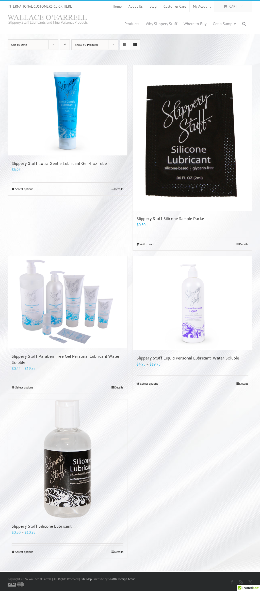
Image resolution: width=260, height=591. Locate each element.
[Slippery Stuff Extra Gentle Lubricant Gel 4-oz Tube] (67, 110)
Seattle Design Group (121, 579)
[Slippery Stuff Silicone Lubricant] (67, 458)
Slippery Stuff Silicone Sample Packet (171, 218)
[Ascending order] (65, 44)
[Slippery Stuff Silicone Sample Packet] (192, 138)
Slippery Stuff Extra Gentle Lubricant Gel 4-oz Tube (59, 163)
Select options (24, 189)
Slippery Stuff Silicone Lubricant (42, 526)
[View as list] (135, 45)
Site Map (86, 579)
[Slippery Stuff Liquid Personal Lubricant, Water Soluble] (192, 303)
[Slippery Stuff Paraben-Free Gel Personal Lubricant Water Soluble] (67, 302)
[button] (244, 23)
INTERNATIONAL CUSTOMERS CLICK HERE (40, 6)
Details (118, 189)
